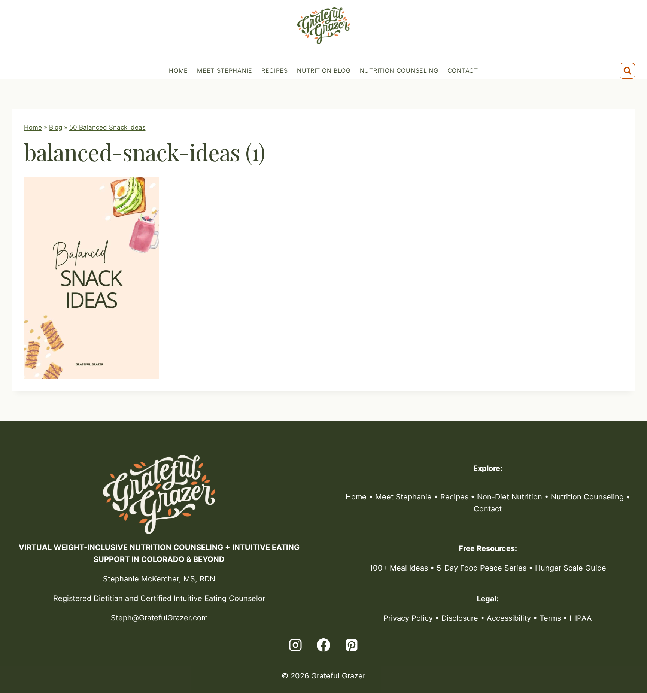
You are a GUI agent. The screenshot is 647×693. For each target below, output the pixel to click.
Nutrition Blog (324, 70)
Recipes (274, 70)
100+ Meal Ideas (399, 567)
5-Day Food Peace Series (481, 567)
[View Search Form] (627, 71)
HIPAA (580, 618)
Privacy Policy (408, 618)
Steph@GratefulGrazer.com (159, 617)
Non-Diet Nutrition (509, 496)
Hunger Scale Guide (570, 567)
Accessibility (509, 618)
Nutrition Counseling (399, 70)
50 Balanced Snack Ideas (107, 127)
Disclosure (459, 618)
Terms (550, 618)
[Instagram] (295, 645)
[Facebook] (323, 645)
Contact (462, 70)
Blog (55, 127)
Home (178, 70)
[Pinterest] (351, 645)
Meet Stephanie (224, 70)
